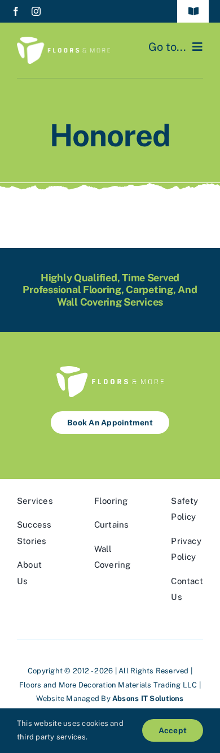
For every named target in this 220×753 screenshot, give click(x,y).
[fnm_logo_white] (63, 41)
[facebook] (15, 11)
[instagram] (36, 11)
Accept (173, 730)
